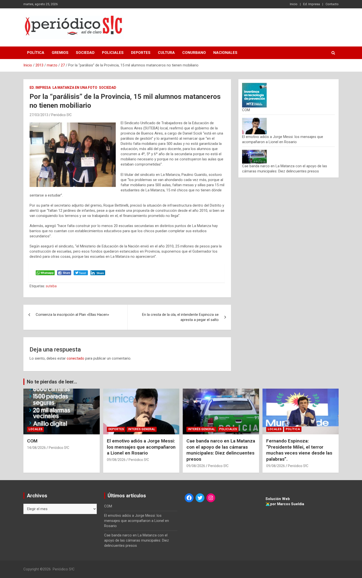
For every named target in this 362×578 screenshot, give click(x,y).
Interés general (141, 429)
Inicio (293, 4)
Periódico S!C (61, 115)
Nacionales (225, 52)
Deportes (140, 52)
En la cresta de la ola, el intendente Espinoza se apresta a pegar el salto (180, 317)
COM (246, 110)
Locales (35, 429)
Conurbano (194, 52)
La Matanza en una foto (74, 88)
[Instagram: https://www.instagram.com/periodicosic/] (210, 497)
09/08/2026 (116, 460)
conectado (75, 358)
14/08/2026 (36, 448)
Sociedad (85, 52)
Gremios (60, 52)
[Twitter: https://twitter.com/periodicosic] (200, 497)
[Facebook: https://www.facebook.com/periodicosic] (189, 497)
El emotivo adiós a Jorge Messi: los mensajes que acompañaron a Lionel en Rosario (141, 447)
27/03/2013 (39, 115)
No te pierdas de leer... (52, 382)
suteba (51, 286)
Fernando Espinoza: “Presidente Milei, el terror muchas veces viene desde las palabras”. (299, 450)
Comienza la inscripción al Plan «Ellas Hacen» (72, 314)
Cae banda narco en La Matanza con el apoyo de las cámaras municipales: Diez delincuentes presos (220, 450)
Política (35, 52)
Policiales (113, 52)
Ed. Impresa (311, 4)
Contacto (332, 4)
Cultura (166, 52)
